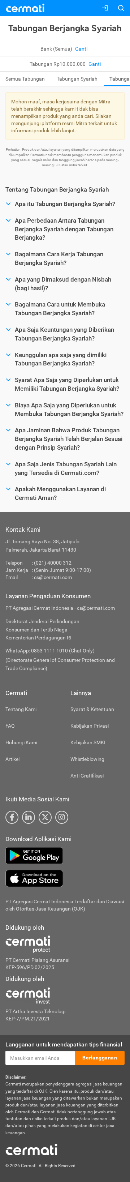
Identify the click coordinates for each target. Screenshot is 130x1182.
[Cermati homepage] (31, 1149)
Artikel (12, 759)
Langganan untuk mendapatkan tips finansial (63, 1044)
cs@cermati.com (53, 577)
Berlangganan (99, 1058)
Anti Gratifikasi (87, 776)
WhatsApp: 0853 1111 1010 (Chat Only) (50, 651)
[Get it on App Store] (65, 878)
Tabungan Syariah (77, 79)
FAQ (10, 726)
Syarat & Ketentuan (92, 709)
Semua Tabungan (25, 79)
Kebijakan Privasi (89, 726)
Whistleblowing (87, 759)
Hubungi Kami (21, 742)
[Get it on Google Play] (65, 855)
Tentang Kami (20, 709)
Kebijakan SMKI (87, 742)
